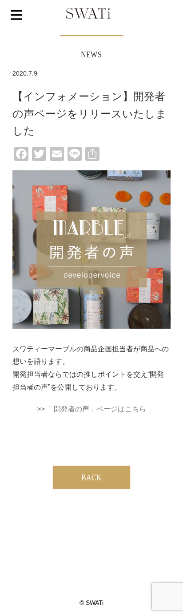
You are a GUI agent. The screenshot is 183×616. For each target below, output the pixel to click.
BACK (91, 477)
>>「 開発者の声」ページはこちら (91, 409)
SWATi (88, 14)
